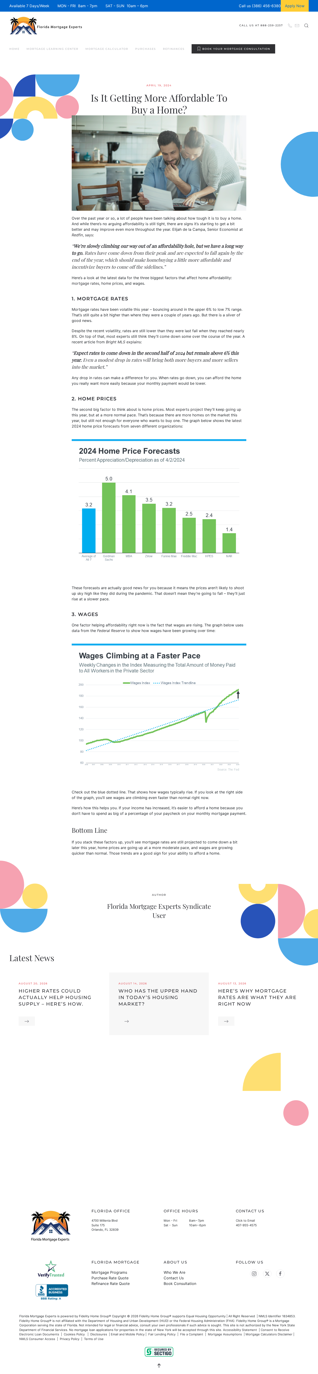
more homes (193, 415)
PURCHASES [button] (145, 48)
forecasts (111, 426)
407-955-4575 (246, 1225)
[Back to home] (46, 25)
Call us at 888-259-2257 (261, 25)
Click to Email (245, 1220)
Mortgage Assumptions (225, 1334)
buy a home (230, 218)
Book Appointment (36, 1160)
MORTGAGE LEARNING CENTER (52, 48)
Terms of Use (94, 1339)
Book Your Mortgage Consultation (236, 48)
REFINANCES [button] (174, 48)
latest (237, 420)
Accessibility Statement (240, 1330)
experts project (189, 409)
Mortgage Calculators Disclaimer (269, 1334)
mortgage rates (85, 283)
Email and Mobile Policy (128, 1334)
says (89, 235)
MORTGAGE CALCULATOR (106, 48)
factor (105, 409)
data (76, 630)
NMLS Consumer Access (37, 1339)
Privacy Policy (69, 1339)
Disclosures (98, 1334)
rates (97, 377)
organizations (170, 426)
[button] (306, 25)
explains (133, 342)
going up (233, 409)
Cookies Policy (75, 1334)
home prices (112, 283)
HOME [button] (14, 48)
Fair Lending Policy (162, 1334)
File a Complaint (192, 1334)
